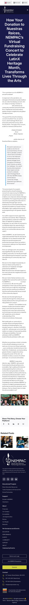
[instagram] (12, 479)
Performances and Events (10, 528)
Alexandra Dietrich (7, 134)
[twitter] (8, 479)
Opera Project (21, 268)
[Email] (23, 424)
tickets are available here (9, 339)
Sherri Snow (5, 361)
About (4, 506)
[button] (2, 442)
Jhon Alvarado (6, 130)
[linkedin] (16, 479)
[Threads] (18, 424)
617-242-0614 (9, 581)
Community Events (8, 548)
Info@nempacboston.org (12, 584)
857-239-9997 (9, 578)
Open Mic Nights (15, 282)
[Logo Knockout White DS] (8, 7)
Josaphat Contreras (8, 132)
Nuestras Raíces (7, 105)
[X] (8, 424)
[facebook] (4, 479)
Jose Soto (5, 136)
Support (5, 496)
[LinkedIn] (13, 424)
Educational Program (9, 484)
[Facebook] (3, 424)
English (8, 2)
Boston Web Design (13, 600)
